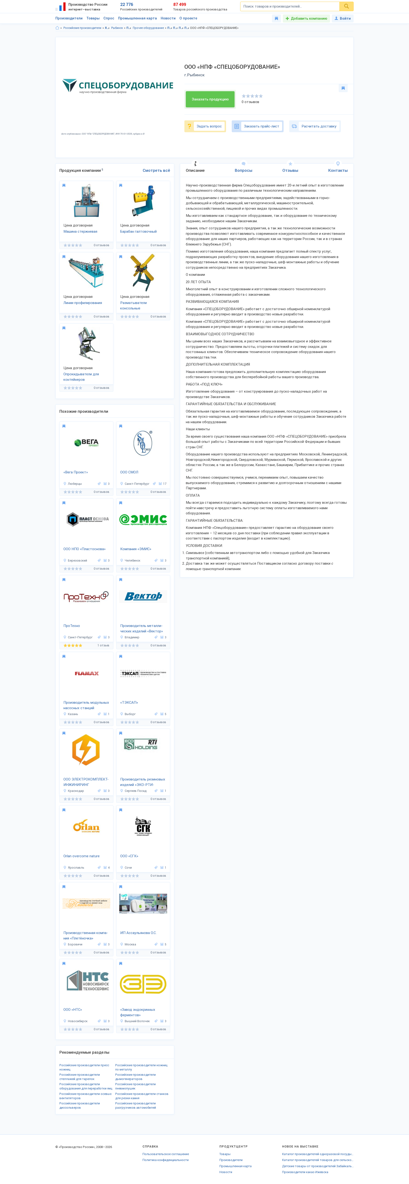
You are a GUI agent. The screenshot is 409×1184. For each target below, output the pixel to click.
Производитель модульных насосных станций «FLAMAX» (86, 705)
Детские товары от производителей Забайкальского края (318, 1166)
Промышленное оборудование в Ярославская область (169, 28)
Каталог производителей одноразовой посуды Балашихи (318, 1154)
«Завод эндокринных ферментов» (137, 1012)
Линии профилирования (82, 303)
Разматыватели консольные (133, 305)
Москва (130, 944)
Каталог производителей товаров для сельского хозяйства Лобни (318, 1160)
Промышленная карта (137, 18)
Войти (345, 18)
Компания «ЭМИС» (135, 549)
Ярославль (76, 867)
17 (164, 483)
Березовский (77, 560)
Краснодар (76, 791)
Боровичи (75, 944)
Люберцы (75, 483)
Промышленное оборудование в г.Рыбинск (175, 28)
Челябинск (132, 560)
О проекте (188, 18)
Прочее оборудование (148, 28)
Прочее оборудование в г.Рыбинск (186, 28)
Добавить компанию (309, 18)
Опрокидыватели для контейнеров (81, 377)
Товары (93, 18)
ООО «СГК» (129, 856)
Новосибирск (78, 1021)
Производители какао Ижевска (305, 1172)
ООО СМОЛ (129, 472)
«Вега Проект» (75, 472)
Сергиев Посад (136, 791)
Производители (69, 18)
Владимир (132, 637)
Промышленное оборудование (128, 28)
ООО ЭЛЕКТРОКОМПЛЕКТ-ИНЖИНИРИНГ (86, 782)
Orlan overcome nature (81, 856)
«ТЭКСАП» (129, 702)
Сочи (128, 867)
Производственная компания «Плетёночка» (85, 935)
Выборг (130, 714)
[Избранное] (276, 18)
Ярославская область (107, 28)
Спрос (108, 18)
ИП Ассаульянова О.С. (138, 933)
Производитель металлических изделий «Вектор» (141, 628)
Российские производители (82, 28)
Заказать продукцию (210, 99)
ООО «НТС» (72, 1009)
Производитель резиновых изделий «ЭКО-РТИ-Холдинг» (142, 782)
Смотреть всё (156, 170)
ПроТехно (71, 626)
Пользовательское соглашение (165, 1154)
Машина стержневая (80, 231)
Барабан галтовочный (138, 231)
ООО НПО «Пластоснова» (84, 549)
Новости (168, 18)
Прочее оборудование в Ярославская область (181, 28)
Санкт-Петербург (137, 483)
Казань (73, 714)
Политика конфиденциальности (165, 1160)
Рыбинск (117, 28)
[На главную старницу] (57, 28)
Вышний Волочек (137, 1021)
